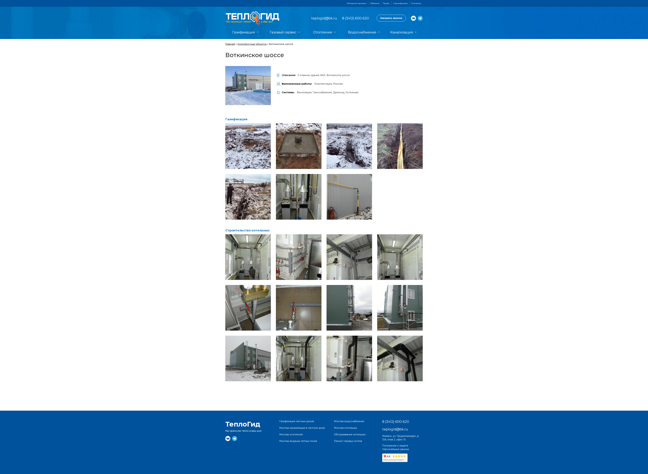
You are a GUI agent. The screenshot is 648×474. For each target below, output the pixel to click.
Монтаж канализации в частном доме (302, 427)
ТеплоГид (242, 424)
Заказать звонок (391, 18)
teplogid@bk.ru (324, 18)
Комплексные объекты (251, 44)
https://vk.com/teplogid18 (413, 18)
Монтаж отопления (291, 434)
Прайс (386, 3)
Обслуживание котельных (350, 434)
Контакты (416, 3)
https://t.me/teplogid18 (420, 18)
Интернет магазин (356, 3)
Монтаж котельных (345, 427)
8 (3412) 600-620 (355, 18)
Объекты (374, 3)
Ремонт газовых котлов (348, 441)
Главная (230, 44)
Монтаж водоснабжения (349, 421)
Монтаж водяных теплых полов (298, 441)
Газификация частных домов (296, 421)
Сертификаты (400, 3)
